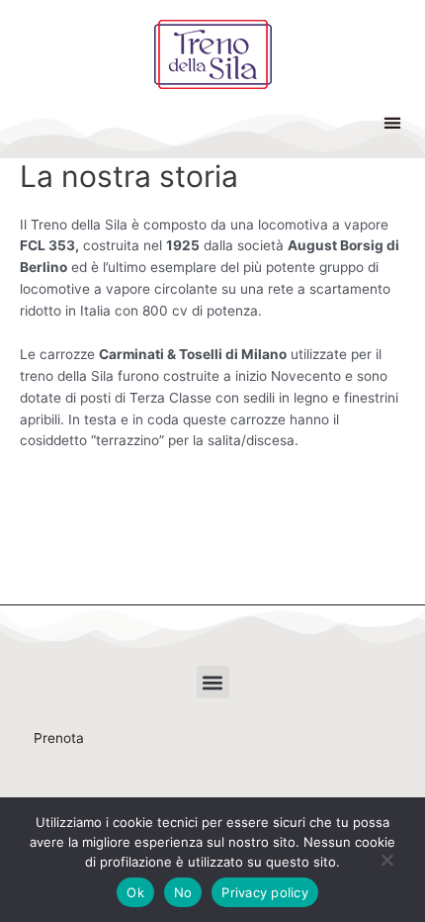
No (183, 892)
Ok (135, 892)
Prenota (59, 738)
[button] (392, 122)
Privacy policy (264, 892)
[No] (386, 863)
